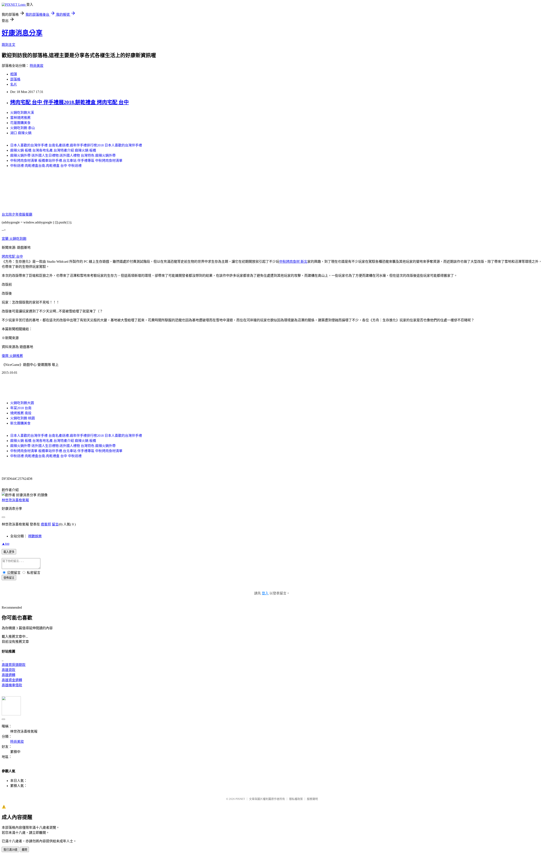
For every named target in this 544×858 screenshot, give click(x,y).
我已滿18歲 (10, 849)
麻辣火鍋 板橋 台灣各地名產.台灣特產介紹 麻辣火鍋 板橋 (53, 150)
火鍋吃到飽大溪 (22, 112)
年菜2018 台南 (20, 408)
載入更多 (8, 551)
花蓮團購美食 (20, 123)
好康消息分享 (22, 33)
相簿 (13, 74)
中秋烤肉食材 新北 (293, 261)
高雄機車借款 (12, 685)
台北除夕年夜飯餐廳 (17, 214)
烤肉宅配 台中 (12, 256)
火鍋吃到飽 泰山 (22, 128)
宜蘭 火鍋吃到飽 (14, 238)
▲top (5, 543)
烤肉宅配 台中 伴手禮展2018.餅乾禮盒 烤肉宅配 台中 (69, 102)
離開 (24, 849)
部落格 (15, 79)
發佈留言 (8, 577)
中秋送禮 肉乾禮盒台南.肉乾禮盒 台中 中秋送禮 (46, 165)
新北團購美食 (20, 423)
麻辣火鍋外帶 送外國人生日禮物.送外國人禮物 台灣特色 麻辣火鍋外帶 (63, 155)
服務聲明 (312, 798)
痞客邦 (46, 524)
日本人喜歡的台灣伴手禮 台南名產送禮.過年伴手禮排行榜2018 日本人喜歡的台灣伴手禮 (76, 145)
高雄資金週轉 (12, 680)
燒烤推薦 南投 (20, 413)
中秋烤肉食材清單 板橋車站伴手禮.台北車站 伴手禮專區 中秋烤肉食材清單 (66, 160)
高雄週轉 (8, 675)
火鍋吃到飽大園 (22, 403)
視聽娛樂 (35, 536)
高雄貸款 (8, 670)
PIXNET (240, 798)
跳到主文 (8, 44)
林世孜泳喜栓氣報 (15, 500)
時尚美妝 (36, 65)
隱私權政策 (296, 798)
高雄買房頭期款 (14, 665)
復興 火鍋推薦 (12, 356)
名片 (13, 84)
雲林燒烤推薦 (20, 117)
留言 (55, 524)
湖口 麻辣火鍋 (20, 133)
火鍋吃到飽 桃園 (22, 418)
